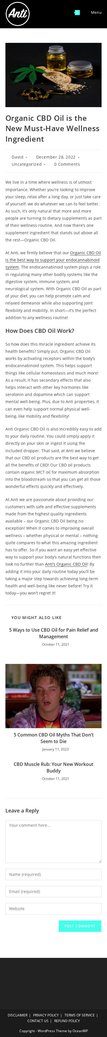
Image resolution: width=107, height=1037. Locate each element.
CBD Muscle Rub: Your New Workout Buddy (53, 767)
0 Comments (67, 164)
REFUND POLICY (67, 1020)
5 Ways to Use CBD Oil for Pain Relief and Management (53, 633)
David (17, 157)
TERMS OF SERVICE (79, 1015)
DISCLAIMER (17, 1015)
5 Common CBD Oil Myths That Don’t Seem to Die (54, 738)
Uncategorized (27, 164)
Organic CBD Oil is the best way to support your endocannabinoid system (53, 260)
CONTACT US (38, 1020)
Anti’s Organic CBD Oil (66, 564)
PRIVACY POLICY (46, 1015)
